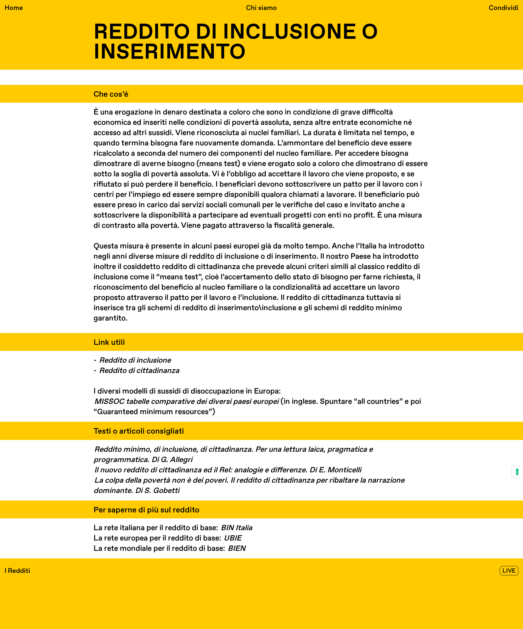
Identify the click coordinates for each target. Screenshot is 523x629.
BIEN (236, 548)
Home (14, 8)
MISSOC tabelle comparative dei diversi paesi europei (186, 401)
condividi (503, 8)
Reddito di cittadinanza (139, 370)
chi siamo (261, 8)
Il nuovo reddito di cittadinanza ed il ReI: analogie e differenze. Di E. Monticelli (227, 470)
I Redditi (17, 571)
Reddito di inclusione (135, 360)
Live (509, 570)
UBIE (232, 538)
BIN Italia (236, 528)
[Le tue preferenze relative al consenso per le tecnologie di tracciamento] (517, 472)
